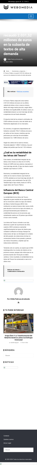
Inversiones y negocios (10, 26)
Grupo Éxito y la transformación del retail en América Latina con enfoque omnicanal (18, 338)
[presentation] (5, 330)
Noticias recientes (23, 91)
